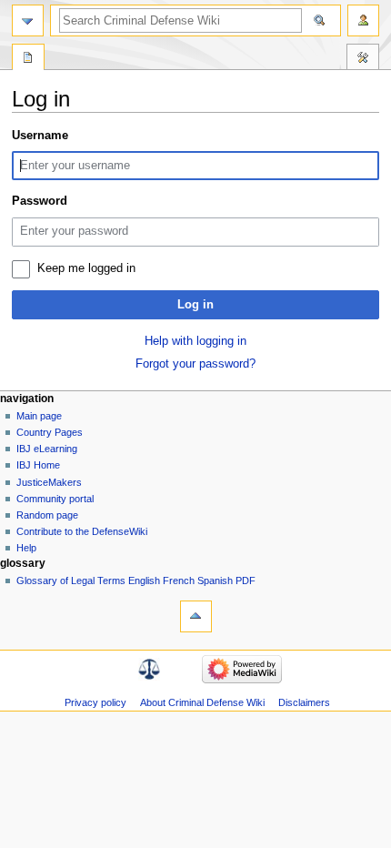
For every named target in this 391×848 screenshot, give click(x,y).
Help (26, 547)
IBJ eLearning (46, 448)
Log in (195, 304)
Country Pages (49, 432)
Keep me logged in (86, 268)
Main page (39, 415)
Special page (28, 59)
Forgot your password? (195, 364)
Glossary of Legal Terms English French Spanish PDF (136, 580)
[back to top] (196, 616)
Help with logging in (195, 341)
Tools (362, 59)
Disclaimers (304, 702)
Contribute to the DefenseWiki (81, 531)
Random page (47, 515)
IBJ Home (38, 464)
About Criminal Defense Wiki (202, 702)
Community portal (55, 498)
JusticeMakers (49, 482)
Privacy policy (95, 702)
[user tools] (363, 20)
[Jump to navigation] (28, 20)
